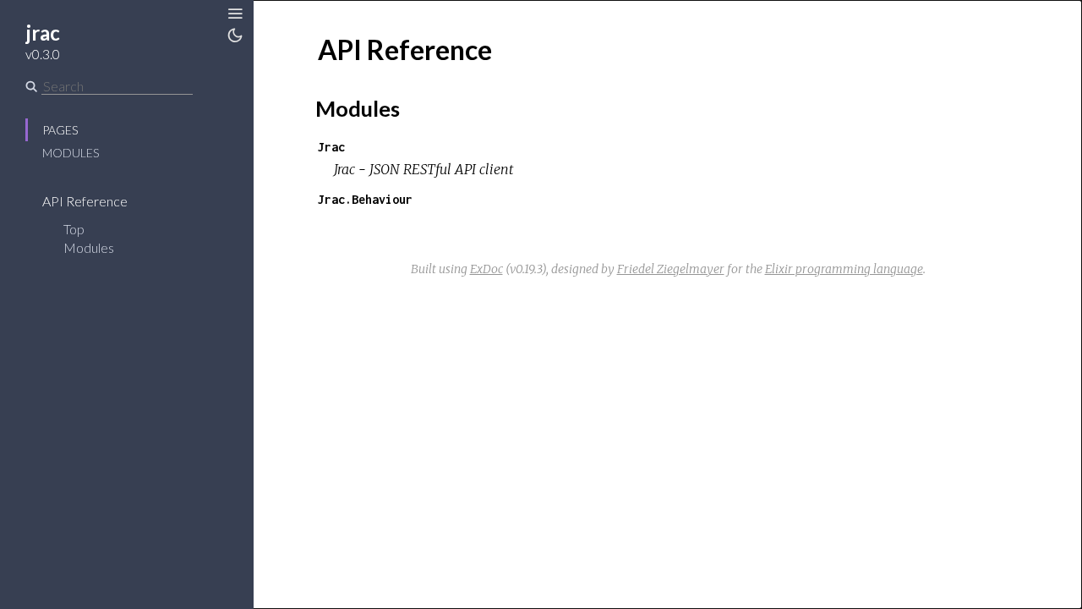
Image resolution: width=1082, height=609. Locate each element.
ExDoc (486, 269)
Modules (70, 152)
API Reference (86, 201)
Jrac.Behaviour (365, 199)
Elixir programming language (844, 269)
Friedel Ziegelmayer (670, 269)
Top (74, 229)
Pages (60, 130)
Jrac (331, 147)
